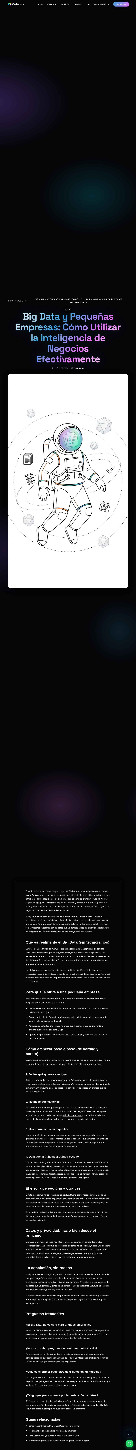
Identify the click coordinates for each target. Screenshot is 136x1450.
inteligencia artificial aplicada (49, 1173)
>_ (129, 1434)
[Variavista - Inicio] (16, 4)
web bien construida (72, 1115)
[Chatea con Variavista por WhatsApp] (129, 1443)
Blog (88, 4)
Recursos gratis (101, 4)
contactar (93, 1295)
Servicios (65, 4)
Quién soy (51, 4)
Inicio (40, 4)
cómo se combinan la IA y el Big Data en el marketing (54, 1425)
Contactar (121, 4)
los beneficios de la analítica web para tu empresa (52, 1430)
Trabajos (77, 4)
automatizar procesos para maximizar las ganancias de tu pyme (59, 1440)
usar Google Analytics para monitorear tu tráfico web (54, 1435)
